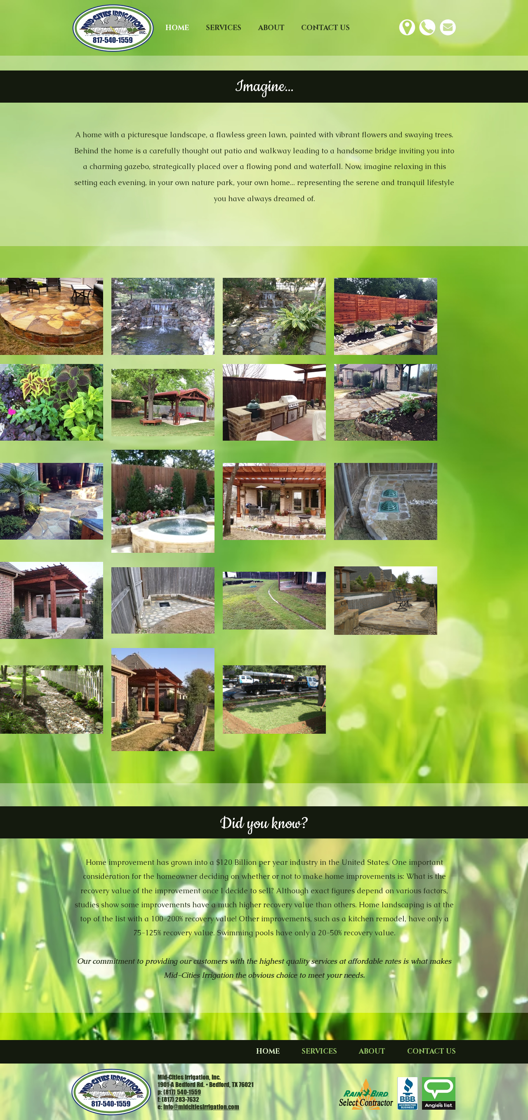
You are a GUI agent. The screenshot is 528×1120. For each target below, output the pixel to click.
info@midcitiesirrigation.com (201, 1107)
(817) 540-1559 (181, 1092)
